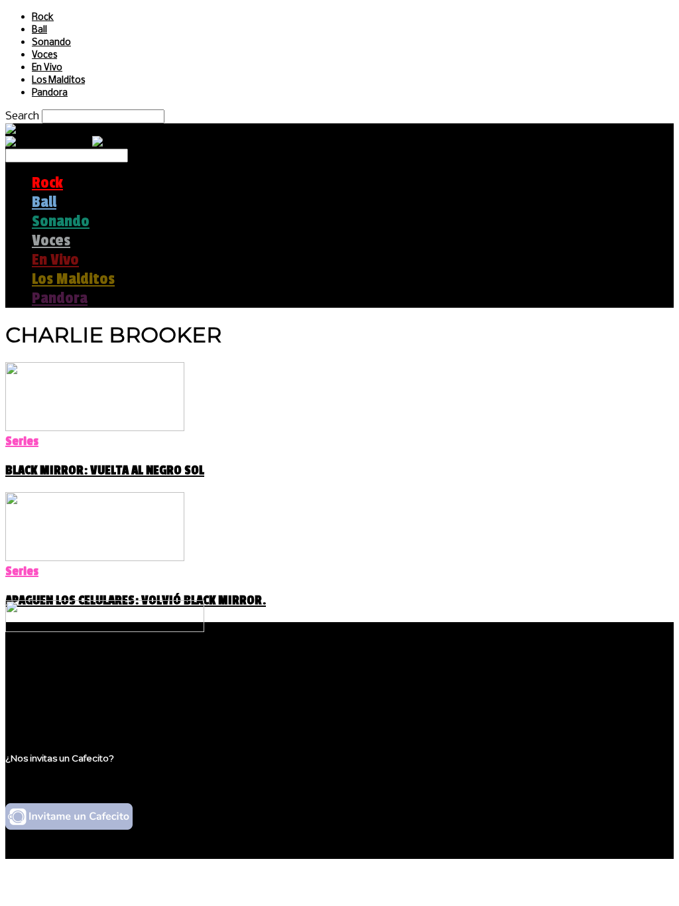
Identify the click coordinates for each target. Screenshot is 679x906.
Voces (44, 55)
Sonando (51, 43)
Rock (43, 18)
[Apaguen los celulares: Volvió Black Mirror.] (94, 557)
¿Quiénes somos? (77, 671)
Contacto (56, 708)
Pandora (50, 93)
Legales (52, 683)
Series (21, 441)
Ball (39, 30)
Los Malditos (58, 81)
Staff (44, 696)
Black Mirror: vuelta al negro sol (104, 470)
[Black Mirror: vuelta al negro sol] (94, 427)
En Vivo (47, 68)
